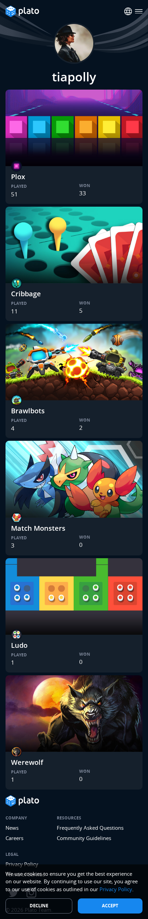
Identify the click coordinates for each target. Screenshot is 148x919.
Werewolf (27, 762)
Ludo (19, 645)
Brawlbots (28, 410)
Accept (110, 906)
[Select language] (128, 11)
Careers (14, 838)
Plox (18, 176)
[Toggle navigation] (139, 11)
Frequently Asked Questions (90, 827)
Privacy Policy (115, 889)
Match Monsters (38, 528)
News (12, 827)
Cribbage (26, 293)
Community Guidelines (84, 838)
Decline (39, 906)
